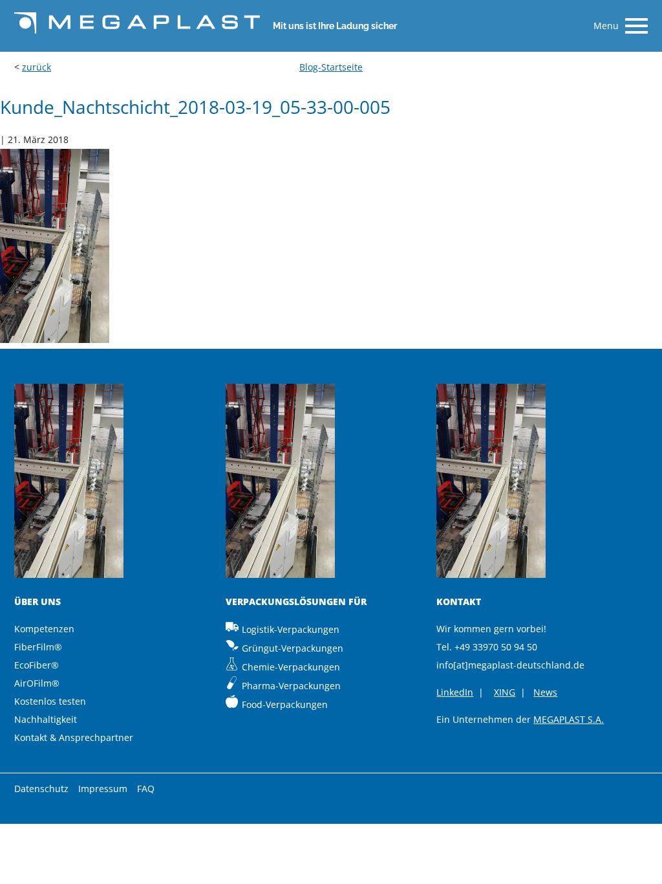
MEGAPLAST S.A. (568, 719)
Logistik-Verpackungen (290, 629)
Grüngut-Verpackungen (292, 648)
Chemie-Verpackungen (291, 667)
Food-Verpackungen (285, 704)
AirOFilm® (36, 683)
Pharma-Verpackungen (291, 686)
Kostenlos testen (50, 701)
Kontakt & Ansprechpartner (73, 737)
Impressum (102, 788)
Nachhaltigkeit (45, 719)
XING (504, 692)
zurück (36, 67)
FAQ (146, 788)
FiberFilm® (38, 647)
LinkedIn (454, 692)
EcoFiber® (36, 665)
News (545, 692)
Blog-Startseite (331, 67)
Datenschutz (41, 788)
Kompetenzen (44, 629)
